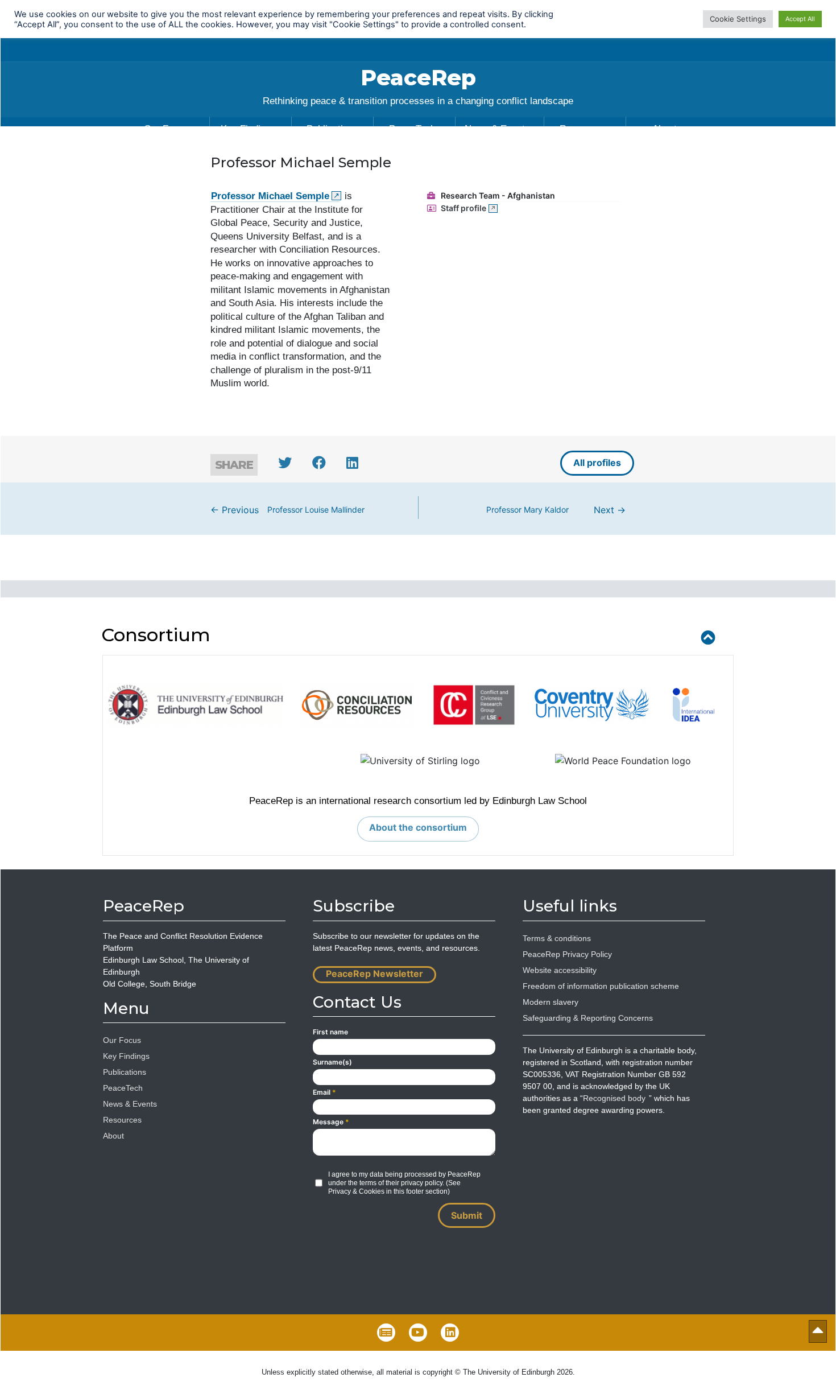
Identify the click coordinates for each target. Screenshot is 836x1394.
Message (331, 1121)
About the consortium (418, 827)
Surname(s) (332, 1062)
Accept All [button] (800, 19)
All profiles (597, 462)
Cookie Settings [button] (738, 18)
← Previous (287, 509)
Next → (556, 509)
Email (324, 1092)
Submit (466, 1215)
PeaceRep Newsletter (374, 973)
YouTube (418, 1332)
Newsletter (386, 1332)
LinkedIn (450, 1332)
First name (330, 1032)
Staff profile (463, 208)
